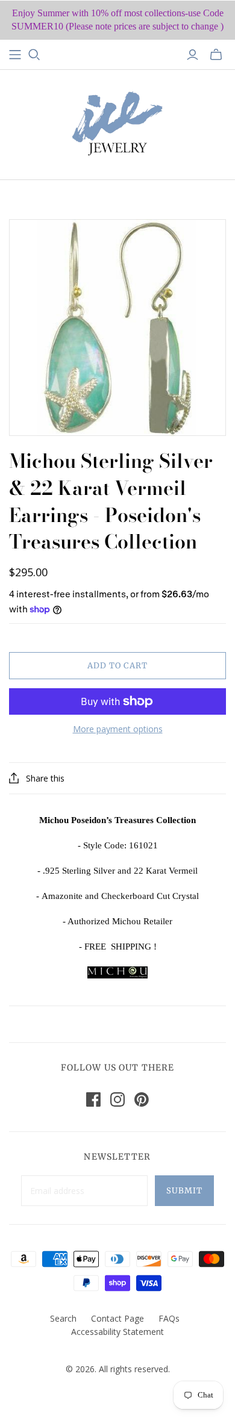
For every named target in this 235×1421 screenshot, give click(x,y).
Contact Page (117, 1318)
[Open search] (34, 55)
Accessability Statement (117, 1331)
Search (63, 1318)
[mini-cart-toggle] (216, 54)
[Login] (192, 54)
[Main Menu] (15, 55)
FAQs (169, 1318)
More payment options (118, 729)
